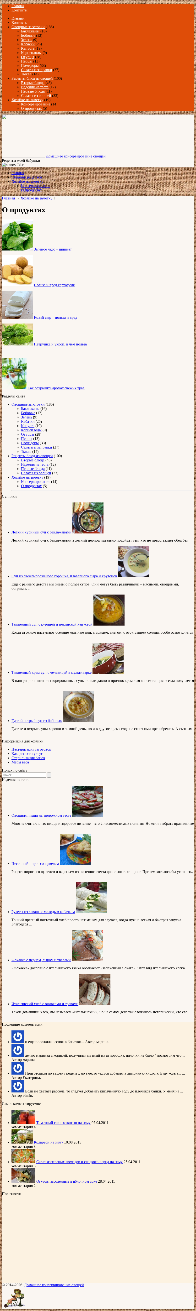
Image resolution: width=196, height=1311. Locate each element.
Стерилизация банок (28, 758)
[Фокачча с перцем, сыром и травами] (87, 960)
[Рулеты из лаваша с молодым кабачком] (91, 912)
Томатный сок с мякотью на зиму (63, 1123)
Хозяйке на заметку (27, 100)
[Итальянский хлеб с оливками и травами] (94, 1004)
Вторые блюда (32, 83)
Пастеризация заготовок (31, 749)
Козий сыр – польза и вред (55, 317)
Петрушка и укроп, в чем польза (60, 344)
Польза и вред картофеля (54, 285)
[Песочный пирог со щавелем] (75, 864)
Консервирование (35, 104)
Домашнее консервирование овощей (76, 156)
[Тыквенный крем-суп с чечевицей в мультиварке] (108, 672)
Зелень (26, 40)
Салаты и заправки (36, 70)
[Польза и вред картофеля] (17, 285)
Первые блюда (33, 91)
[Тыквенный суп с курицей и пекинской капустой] (109, 624)
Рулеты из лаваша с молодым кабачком (43, 912)
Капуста (27, 48)
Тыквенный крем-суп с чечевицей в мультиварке (51, 672)
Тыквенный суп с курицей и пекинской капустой (52, 624)
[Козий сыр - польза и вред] (17, 317)
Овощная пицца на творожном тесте (41, 815)
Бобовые (28, 35)
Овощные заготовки (28, 27)
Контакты (19, 10)
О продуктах (31, 108)
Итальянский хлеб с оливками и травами (44, 1004)
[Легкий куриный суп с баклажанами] (87, 532)
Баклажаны (30, 31)
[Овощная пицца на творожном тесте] (87, 815)
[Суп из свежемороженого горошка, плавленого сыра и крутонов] (133, 576)
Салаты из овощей (36, 96)
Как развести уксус (27, 754)
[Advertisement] (32, 1239)
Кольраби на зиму (48, 1142)
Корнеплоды (31, 53)
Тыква (26, 74)
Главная (17, 6)
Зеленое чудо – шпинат (53, 249)
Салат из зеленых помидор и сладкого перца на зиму (79, 1162)
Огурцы (27, 57)
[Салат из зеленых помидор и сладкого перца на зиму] (23, 1162)
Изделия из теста (35, 87)
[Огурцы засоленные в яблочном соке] (23, 1181)
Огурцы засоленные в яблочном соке (66, 1181)
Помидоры (30, 65)
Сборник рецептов (26, 177)
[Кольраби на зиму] (22, 1142)
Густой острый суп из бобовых (36, 721)
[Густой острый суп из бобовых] (78, 721)
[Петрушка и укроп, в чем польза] (17, 344)
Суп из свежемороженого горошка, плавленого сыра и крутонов (64, 576)
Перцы (26, 61)
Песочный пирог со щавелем (35, 864)
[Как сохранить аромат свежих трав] (14, 388)
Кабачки (28, 44)
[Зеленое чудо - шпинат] (17, 249)
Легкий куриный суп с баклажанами (41, 532)
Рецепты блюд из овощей (32, 78)
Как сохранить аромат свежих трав (56, 388)
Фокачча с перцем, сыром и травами (41, 960)
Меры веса (20, 762)
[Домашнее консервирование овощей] (23, 156)
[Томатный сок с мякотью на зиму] (23, 1123)
